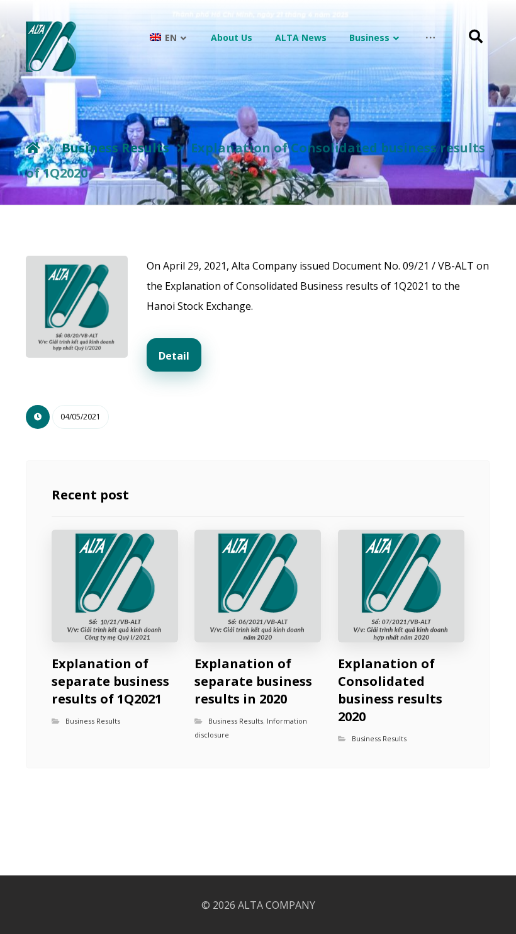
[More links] (430, 37)
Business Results (92, 721)
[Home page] (33, 147)
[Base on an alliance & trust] (51, 46)
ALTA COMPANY (276, 905)
